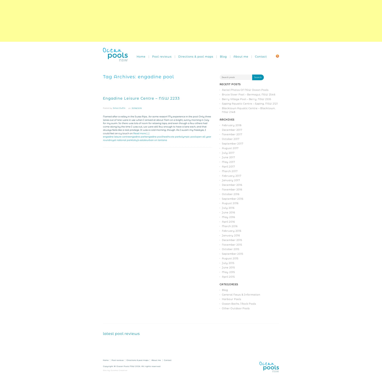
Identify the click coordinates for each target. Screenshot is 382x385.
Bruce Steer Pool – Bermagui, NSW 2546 (248, 94)
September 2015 (232, 253)
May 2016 (228, 217)
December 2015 (232, 240)
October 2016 (230, 194)
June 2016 (228, 212)
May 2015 (228, 272)
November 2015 (232, 244)
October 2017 (230, 139)
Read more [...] (141, 133)
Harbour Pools (231, 299)
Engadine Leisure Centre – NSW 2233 (141, 98)
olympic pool (188, 136)
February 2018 (232, 125)
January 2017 (231, 180)
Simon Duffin (119, 108)
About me (241, 56)
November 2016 (232, 189)
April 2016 (228, 221)
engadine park (137, 136)
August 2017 (230, 148)
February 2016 (231, 230)
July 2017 (228, 152)
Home (141, 56)
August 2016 (230, 203)
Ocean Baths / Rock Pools (239, 303)
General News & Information (241, 294)
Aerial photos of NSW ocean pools (245, 90)
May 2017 (228, 162)
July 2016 (228, 208)
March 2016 (230, 226)
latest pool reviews (121, 333)
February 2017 (231, 175)
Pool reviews (162, 56)
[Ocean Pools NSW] (115, 54)
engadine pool (154, 136)
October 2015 (230, 249)
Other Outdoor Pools (236, 308)
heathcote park (171, 136)
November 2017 (232, 134)
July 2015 (228, 263)
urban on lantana (157, 140)
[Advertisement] (89, 21)
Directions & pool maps (195, 56)
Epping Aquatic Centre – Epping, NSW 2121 (250, 103)
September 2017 (232, 143)
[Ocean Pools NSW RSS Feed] (277, 55)
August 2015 (230, 258)
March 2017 (230, 171)
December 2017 (232, 130)
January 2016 (231, 235)
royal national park (121, 140)
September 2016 (232, 198)
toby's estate (139, 140)
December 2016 (232, 185)
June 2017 (228, 157)
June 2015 (228, 267)
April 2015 (228, 276)
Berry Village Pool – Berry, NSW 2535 (246, 99)
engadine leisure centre (116, 136)
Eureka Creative (119, 370)
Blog (223, 56)
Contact (261, 56)
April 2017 (228, 166)
